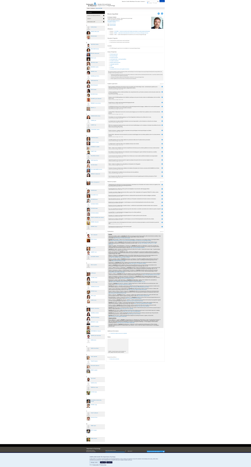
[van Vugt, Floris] (88, 418)
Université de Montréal (91, 4)
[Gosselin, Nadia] (88, 209)
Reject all (103, 462)
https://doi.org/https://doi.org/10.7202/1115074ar (120, 257)
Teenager (112, 67)
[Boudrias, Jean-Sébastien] (88, 100)
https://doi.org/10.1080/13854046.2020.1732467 (140, 286)
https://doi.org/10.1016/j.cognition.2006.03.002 (117, 316)
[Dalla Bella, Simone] (88, 157)
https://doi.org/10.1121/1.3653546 (126, 308)
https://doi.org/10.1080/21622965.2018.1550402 (137, 289)
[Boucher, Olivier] (88, 95)
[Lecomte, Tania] (88, 279)
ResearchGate (113, 24)
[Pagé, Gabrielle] (88, 358)
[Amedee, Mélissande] (88, 33)
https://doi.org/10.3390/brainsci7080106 (133, 298)
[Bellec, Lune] (88, 59)
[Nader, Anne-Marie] (88, 349)
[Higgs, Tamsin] (88, 240)
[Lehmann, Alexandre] (88, 288)
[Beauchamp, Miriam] (88, 50)
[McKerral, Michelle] (88, 314)
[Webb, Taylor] (88, 427)
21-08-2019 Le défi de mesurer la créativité (118, 333)
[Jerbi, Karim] (88, 249)
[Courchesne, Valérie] (88, 130)
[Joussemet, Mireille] (88, 258)
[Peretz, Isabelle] (88, 371)
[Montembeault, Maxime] (88, 332)
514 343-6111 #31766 (112, 22)
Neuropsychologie (113, 55)
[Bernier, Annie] (88, 72)
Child (111, 65)
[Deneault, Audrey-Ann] (88, 175)
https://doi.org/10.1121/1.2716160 (133, 313)
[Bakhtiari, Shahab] (88, 45)
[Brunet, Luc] (88, 109)
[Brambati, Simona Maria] (88, 104)
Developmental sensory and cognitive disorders (119, 69)
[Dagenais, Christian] (88, 143)
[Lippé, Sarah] (88, 297)
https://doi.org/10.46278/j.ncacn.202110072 (151, 274)
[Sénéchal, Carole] (88, 388)
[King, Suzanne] (88, 266)
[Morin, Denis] (88, 341)
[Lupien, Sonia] (88, 301)
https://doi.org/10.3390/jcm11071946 (126, 278)
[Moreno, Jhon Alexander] (88, 337)
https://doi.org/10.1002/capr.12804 (118, 260)
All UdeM (155, 2)
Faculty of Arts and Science (104, 4)
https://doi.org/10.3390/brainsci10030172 (124, 284)
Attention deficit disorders (115, 62)
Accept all (109, 462)
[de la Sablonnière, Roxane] (88, 170)
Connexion (142, 1)
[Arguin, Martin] (88, 37)
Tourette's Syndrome (114, 60)
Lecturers (89, 18)
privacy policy (96, 464)
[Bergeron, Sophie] (88, 68)
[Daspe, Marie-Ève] (88, 161)
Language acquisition (114, 64)
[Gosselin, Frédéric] (88, 205)
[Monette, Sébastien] (88, 327)
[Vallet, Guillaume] (88, 414)
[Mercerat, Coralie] (88, 323)
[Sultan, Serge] (88, 393)
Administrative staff (91, 21)
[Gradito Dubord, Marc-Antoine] (88, 218)
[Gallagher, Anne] (88, 196)
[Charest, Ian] (88, 126)
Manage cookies (95, 462)
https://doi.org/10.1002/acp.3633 (143, 295)
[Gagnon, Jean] (88, 191)
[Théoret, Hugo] (88, 406)
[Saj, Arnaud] (88, 379)
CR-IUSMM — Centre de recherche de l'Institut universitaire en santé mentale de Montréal (132, 31)
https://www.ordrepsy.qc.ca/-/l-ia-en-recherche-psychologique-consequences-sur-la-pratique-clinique (131, 240)
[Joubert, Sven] (88, 253)
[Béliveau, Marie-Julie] (88, 54)
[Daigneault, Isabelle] (88, 148)
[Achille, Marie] (88, 28)
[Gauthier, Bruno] (88, 200)
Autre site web (113, 25)
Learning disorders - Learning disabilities (118, 59)
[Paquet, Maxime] (88, 362)
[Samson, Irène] (88, 384)
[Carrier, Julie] (88, 121)
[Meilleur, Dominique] (88, 318)
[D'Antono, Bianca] (88, 139)
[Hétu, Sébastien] (88, 236)
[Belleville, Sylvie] (88, 63)
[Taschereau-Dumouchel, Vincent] (88, 401)
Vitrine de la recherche (114, 359)
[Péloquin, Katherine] (88, 367)
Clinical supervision (114, 54)
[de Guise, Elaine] (88, 166)
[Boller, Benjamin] (88, 86)
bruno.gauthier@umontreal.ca (113, 20)
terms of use (103, 464)
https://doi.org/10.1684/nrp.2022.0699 (117, 272)
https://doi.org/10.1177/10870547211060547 (137, 263)
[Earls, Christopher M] (88, 183)
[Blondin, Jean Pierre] (88, 77)
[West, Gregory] (88, 431)
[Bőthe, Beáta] (88, 91)
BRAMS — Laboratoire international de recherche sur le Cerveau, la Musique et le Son (131, 32)
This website (150, 2)
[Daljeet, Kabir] (88, 152)
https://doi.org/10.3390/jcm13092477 (138, 247)
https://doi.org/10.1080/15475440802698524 (131, 311)
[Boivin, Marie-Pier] (88, 82)
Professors (93, 8)
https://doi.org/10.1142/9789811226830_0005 (125, 322)
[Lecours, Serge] (88, 283)
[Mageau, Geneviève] (88, 309)
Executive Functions (114, 57)
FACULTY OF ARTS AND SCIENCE (154, 451)
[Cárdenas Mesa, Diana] (88, 117)
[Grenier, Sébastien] (88, 223)
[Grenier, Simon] (88, 228)
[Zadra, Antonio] (88, 439)
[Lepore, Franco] (88, 292)
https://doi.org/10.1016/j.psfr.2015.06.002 (135, 300)
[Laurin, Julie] (88, 274)
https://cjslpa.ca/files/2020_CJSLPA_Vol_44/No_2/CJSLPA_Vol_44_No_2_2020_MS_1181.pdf (127, 281)
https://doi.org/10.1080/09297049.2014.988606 (143, 303)
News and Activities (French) (110, 450)
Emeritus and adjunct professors (93, 15)
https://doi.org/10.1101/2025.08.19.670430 (122, 237)
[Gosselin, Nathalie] (88, 214)
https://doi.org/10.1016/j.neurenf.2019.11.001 (117, 293)
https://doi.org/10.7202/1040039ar (142, 306)
